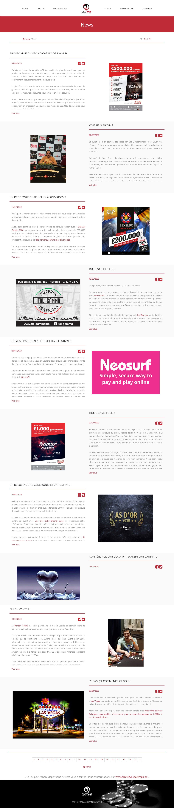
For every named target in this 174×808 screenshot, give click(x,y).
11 (85, 759)
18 (124, 759)
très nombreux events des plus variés (53, 240)
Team (108, 8)
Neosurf (25, 377)
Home (25, 8)
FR (141, 39)
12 (90, 759)
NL (145, 39)
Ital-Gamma (99, 295)
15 (107, 759)
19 (129, 759)
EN (150, 39)
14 (102, 759)
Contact (147, 8)
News (41, 8)
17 (118, 759)
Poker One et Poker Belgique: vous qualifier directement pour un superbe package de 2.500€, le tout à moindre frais (125, 714)
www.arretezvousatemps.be (131, 776)
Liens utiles (126, 8)
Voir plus (16, 113)
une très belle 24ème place (49, 521)
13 (96, 759)
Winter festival (21, 625)
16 (113, 759)
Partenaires (60, 8)
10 (79, 759)
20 (135, 759)
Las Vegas (95, 701)
